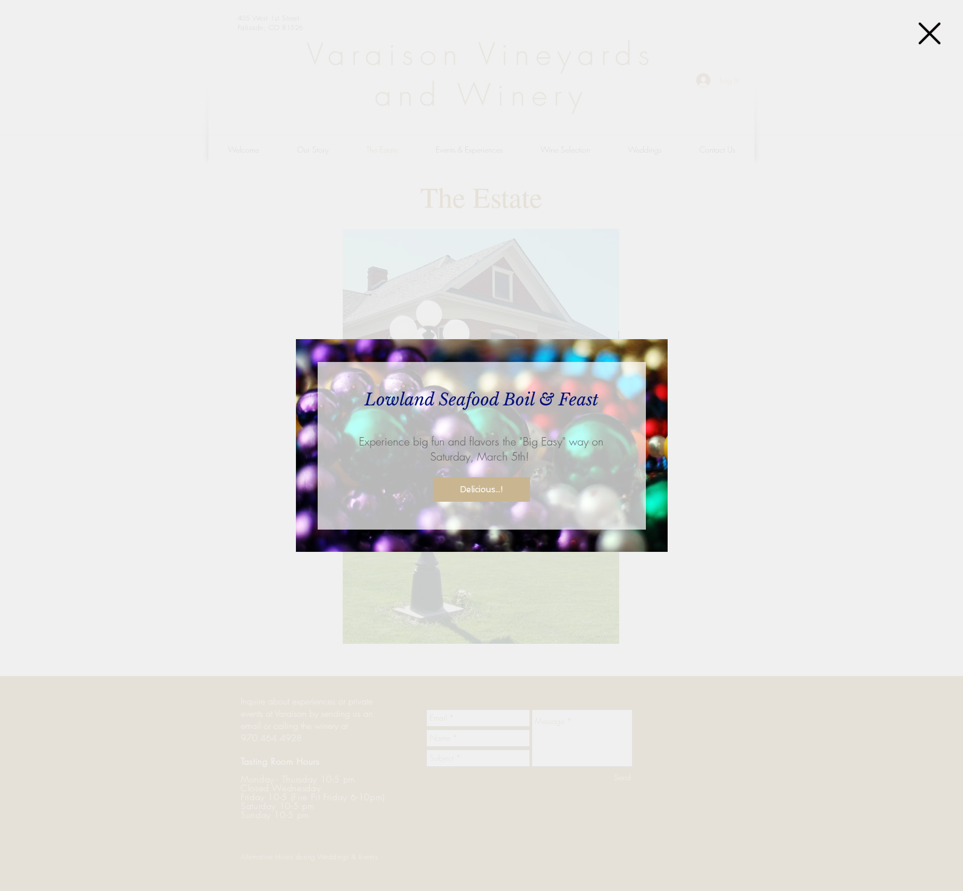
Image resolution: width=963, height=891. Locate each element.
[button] (929, 33)
